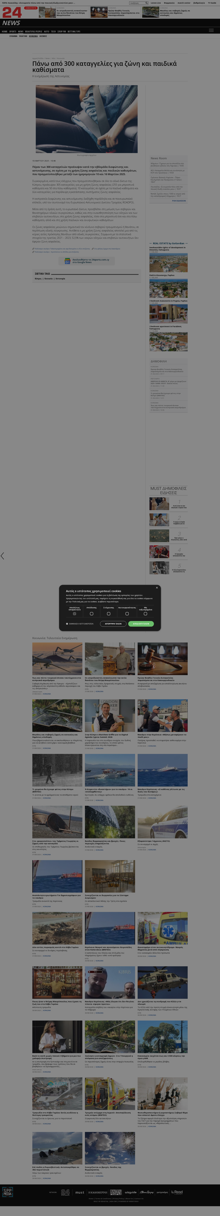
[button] (79, 623)
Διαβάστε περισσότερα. (108, 601)
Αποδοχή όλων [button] (141, 624)
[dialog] (110, 608)
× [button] (157, 588)
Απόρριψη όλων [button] (113, 624)
